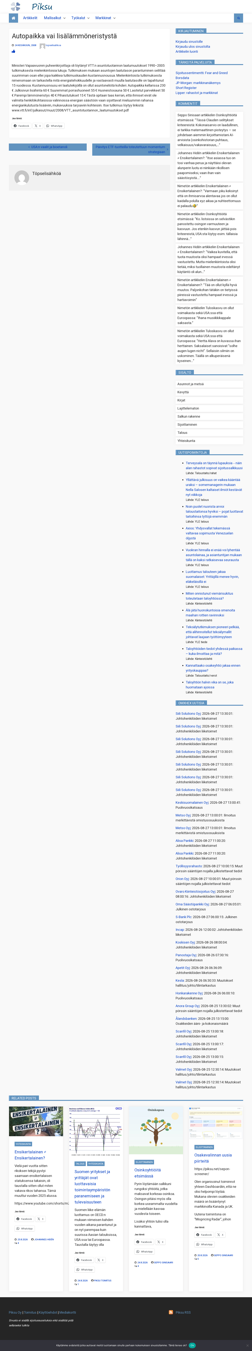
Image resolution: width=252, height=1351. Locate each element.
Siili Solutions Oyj (188, 713)
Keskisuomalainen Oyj (192, 802)
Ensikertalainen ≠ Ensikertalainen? (30, 1155)
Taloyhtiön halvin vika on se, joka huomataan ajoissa (210, 685)
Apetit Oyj (183, 967)
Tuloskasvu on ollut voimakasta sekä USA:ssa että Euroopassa (205, 313)
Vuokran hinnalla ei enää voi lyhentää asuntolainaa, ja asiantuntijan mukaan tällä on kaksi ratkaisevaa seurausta (214, 555)
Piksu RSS (183, 1312)
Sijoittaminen (187, 424)
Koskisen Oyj (185, 942)
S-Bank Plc (183, 917)
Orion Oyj (182, 878)
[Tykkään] (13, 51)
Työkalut (78, 18)
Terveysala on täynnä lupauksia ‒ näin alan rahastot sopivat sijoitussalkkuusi (214, 466)
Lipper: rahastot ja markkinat (197, 92)
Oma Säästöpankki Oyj (192, 904)
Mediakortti (67, 1312)
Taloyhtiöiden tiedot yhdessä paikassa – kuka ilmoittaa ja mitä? (214, 651)
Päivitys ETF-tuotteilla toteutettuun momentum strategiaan (130, 150)
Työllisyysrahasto (189, 866)
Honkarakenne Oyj (189, 993)
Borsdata (182, 78)
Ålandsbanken (186, 1018)
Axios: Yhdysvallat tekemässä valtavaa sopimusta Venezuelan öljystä (209, 533)
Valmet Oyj (184, 1069)
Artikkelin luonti (187, 51)
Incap (180, 929)
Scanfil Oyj (183, 1031)
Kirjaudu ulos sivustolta (193, 46)
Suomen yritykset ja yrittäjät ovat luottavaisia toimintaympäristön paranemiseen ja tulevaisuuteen (92, 1187)
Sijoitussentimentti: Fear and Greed (202, 73)
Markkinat (103, 18)
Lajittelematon (188, 408)
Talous (182, 432)
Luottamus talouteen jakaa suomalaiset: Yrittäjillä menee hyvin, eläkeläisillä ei (212, 576)
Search (238, 18)
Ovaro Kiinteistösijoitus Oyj (195, 891)
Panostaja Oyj (186, 955)
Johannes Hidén (44, 1239)
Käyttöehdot (48, 1312)
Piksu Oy (15, 1312)
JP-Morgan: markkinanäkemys (198, 82)
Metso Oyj (183, 815)
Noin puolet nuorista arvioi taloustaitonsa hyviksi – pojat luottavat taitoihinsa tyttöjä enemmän (214, 511)
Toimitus (30, 1312)
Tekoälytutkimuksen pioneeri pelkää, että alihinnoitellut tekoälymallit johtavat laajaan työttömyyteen (212, 632)
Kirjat (181, 400)
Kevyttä (183, 392)
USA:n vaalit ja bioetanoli (49, 147)
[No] (247, 1345)
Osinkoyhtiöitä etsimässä (147, 1173)
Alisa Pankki (184, 840)
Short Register (186, 87)
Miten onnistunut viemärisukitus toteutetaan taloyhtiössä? (209, 596)
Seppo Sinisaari (163, 1262)
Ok (192, 1345)
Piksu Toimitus (102, 1280)
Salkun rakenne (188, 416)
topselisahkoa (53, 45)
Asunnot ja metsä (190, 384)
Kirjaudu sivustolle (189, 41)
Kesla (180, 980)
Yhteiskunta (186, 440)
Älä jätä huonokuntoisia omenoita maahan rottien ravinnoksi (210, 613)
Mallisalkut (52, 18)
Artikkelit (30, 18)
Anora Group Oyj (187, 1006)
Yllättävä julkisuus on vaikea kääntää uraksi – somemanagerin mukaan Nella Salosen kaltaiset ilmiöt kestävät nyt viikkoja (214, 487)
